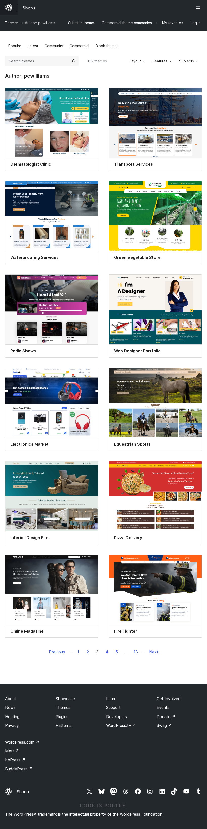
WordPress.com (22, 742)
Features (160, 61)
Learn (111, 698)
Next (153, 651)
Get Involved (169, 698)
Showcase (65, 698)
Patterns (63, 725)
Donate (166, 716)
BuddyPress (19, 768)
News (10, 707)
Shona (23, 791)
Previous (57, 651)
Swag (164, 725)
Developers (116, 716)
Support (113, 707)
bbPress (15, 759)
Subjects (186, 61)
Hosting (12, 716)
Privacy (12, 725)
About (10, 698)
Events (163, 707)
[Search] (73, 61)
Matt (12, 750)
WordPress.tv (121, 725)
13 (136, 651)
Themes (12, 23)
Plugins (62, 716)
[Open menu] (199, 7)
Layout (135, 61)
